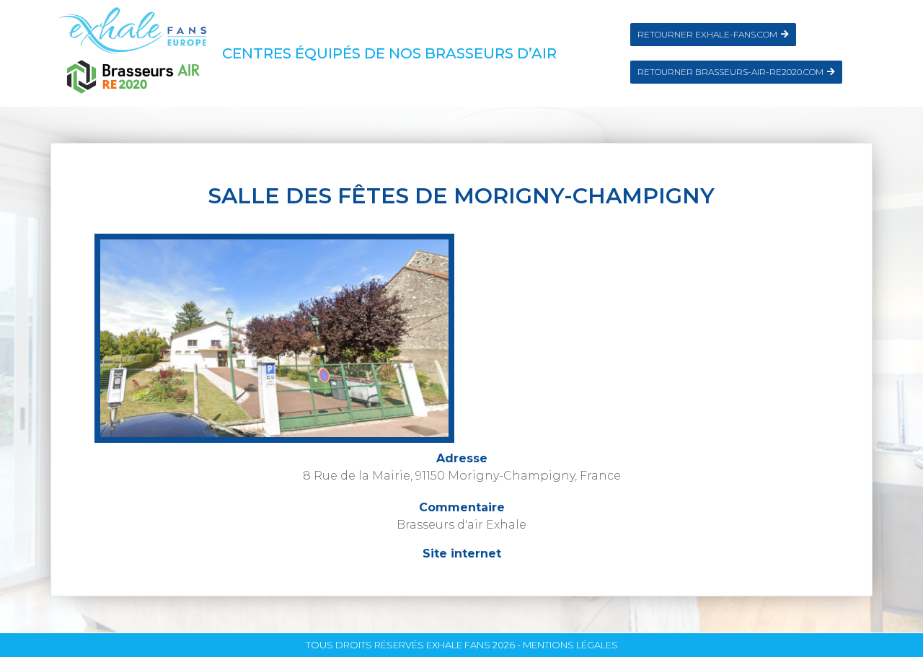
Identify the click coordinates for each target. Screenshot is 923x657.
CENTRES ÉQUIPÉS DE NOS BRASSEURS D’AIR (389, 53)
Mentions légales (570, 645)
